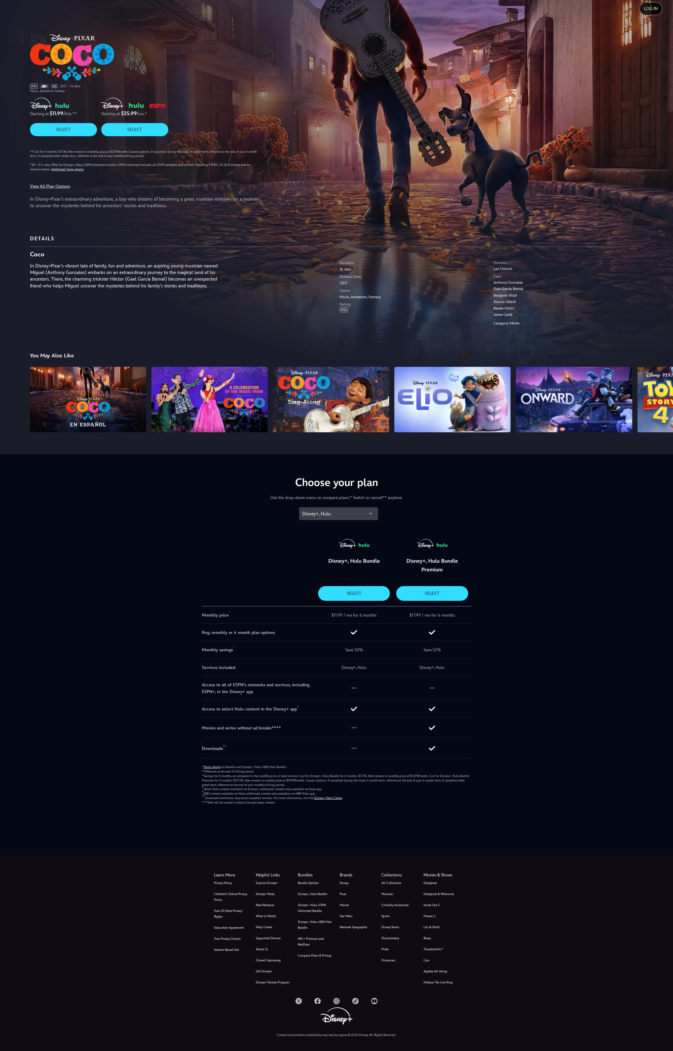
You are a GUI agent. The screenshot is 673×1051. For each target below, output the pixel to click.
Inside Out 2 (432, 905)
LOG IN (651, 8)
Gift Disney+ (264, 971)
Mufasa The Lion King (438, 982)
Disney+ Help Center (328, 798)
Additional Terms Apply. (67, 169)
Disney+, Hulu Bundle (312, 894)
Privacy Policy (223, 883)
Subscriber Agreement (229, 928)
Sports (385, 916)
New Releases (265, 905)
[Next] (663, 399)
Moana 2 (429, 916)
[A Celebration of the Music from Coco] (209, 399)
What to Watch (266, 916)
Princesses (388, 960)
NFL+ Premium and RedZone (311, 941)
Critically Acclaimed (395, 905)
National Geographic (353, 927)
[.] (298, 1001)
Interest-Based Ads (226, 950)
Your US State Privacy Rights (228, 913)
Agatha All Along (435, 971)
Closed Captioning (268, 960)
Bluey (427, 938)
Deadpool (430, 883)
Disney (344, 883)
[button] (273, 875)
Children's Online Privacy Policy (230, 897)
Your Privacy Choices (227, 939)
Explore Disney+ (267, 883)
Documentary (390, 938)
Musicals (387, 894)
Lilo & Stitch (432, 927)
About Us (262, 949)
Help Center (264, 927)
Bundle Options (308, 883)
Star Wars (346, 916)
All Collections (391, 883)
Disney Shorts (390, 927)
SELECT (63, 129)
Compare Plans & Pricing (314, 955)
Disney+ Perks (265, 894)
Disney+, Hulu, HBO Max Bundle (315, 925)
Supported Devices (268, 938)
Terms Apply (212, 767)
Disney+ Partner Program (272, 982)
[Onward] (574, 399)
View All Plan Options (50, 186)
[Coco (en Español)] (88, 399)
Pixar (343, 894)
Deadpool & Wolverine (439, 894)
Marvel (344, 905)
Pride (385, 949)
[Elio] (452, 399)
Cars (427, 960)
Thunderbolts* (433, 949)
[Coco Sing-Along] (331, 399)
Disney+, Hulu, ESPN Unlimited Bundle (312, 908)
